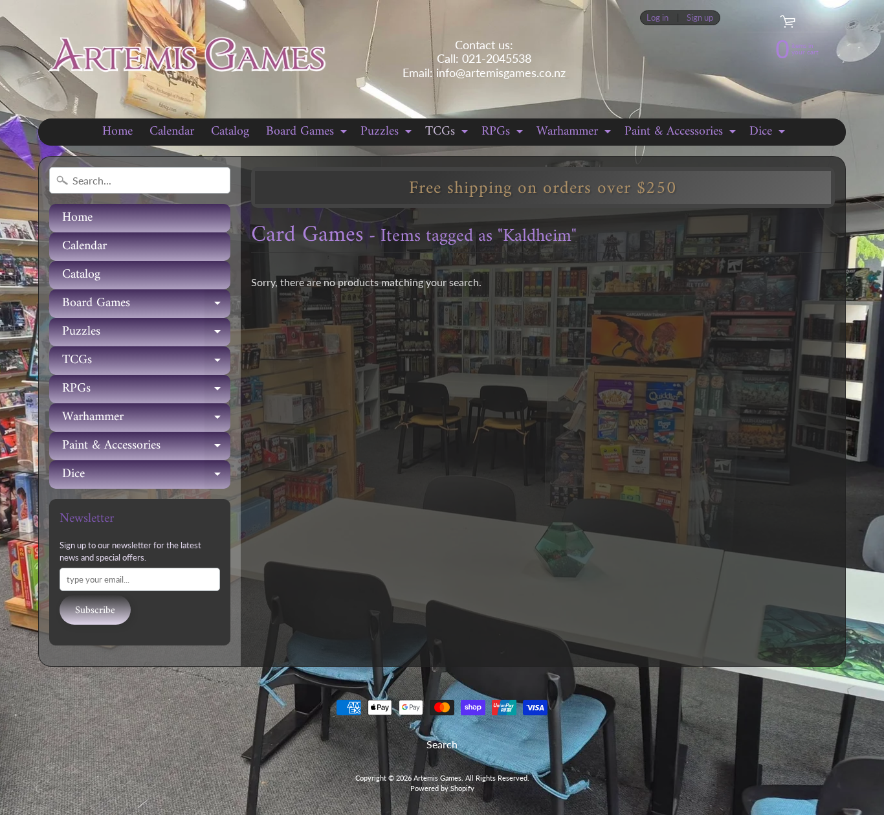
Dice (768, 132)
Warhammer (575, 132)
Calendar (171, 131)
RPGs (503, 132)
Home (117, 131)
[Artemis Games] (186, 59)
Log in (657, 18)
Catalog (230, 131)
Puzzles (387, 132)
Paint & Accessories (681, 132)
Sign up (700, 18)
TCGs (448, 132)
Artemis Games (437, 778)
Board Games (308, 132)
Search (442, 744)
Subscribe (95, 610)
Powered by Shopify (442, 788)
